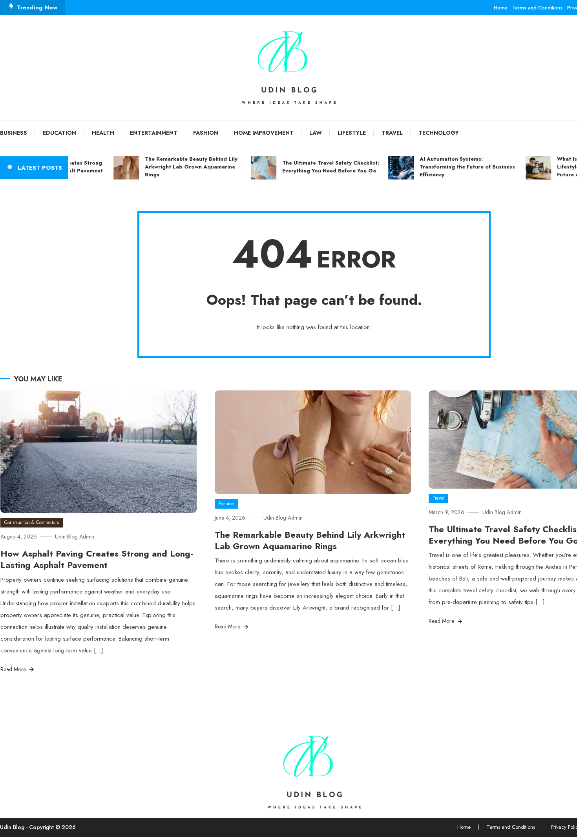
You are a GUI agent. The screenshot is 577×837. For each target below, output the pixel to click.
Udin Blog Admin (74, 536)
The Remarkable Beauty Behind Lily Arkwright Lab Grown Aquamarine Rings (179, 166)
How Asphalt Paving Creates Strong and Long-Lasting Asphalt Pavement (96, 559)
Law (315, 133)
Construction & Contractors (31, 522)
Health (103, 133)
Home (501, 7)
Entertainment (153, 133)
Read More (13, 669)
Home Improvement (264, 133)
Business (13, 133)
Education (59, 133)
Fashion (205, 133)
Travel (392, 133)
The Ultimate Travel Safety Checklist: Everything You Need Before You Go (318, 166)
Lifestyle (352, 133)
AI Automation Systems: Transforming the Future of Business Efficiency (455, 166)
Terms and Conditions (537, 7)
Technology (438, 133)
